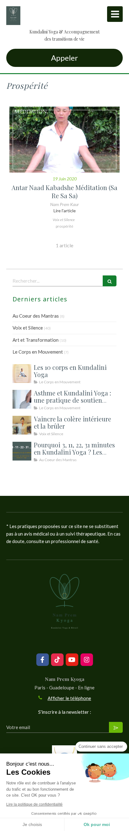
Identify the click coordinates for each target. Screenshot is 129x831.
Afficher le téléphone (69, 698)
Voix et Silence (28, 327)
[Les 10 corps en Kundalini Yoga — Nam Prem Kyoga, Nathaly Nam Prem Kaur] (22, 373)
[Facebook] (42, 659)
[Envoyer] (116, 727)
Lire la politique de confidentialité (34, 804)
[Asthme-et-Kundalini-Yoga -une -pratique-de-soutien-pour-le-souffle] (22, 399)
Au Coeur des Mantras (36, 316)
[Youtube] (72, 659)
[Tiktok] (57, 659)
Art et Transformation (36, 340)
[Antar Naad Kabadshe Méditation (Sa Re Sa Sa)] (64, 140)
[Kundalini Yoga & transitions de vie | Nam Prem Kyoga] (13, 15)
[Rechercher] (109, 280)
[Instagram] (86, 659)
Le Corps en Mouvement (38, 352)
